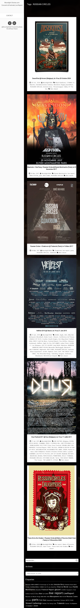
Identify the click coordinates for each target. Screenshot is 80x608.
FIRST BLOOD (52, 447)
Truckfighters (73, 603)
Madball (64, 454)
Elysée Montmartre (60, 173)
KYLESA (54, 452)
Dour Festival (56, 445)
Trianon (67, 603)
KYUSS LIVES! (62, 452)
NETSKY (70, 454)
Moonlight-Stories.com (11, 2)
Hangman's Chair (71, 590)
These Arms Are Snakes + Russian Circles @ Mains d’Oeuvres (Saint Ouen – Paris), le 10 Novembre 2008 (52, 539)
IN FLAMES (56, 343)
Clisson (55, 337)
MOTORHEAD (34, 350)
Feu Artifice (63, 341)
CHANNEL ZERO (44, 443)
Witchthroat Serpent (51, 356)
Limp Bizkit (56, 345)
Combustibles (34, 587)
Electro (70, 587)
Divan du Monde (62, 587)
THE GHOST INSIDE (66, 458)
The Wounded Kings (43, 354)
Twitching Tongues (57, 354)
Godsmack (32, 343)
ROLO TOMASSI (67, 456)
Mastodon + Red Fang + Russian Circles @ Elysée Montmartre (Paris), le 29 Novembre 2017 (51, 168)
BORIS (71, 441)
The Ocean (38, 460)
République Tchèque (59, 600)
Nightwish (43, 350)
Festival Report (53, 341)
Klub (40, 594)
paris (40, 176)
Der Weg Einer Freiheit (66, 339)
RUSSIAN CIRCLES (36, 87)
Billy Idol (71, 335)
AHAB (57, 335)
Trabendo (53, 253)
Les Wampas (36, 345)
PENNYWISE (57, 456)
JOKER (65, 450)
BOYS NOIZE (33, 443)
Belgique (66, 441)
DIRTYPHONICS (66, 443)
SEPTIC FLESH (69, 600)
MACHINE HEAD (45, 597)
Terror (57, 458)
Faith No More (42, 341)
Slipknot (50, 352)
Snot (55, 352)
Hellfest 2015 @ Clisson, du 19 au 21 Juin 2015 (51, 330)
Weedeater (39, 356)
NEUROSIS (33, 456)
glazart (58, 589)
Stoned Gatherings (34, 603)
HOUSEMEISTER (52, 450)
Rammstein (50, 600)
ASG (65, 335)
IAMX (60, 450)
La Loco (45, 594)
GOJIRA (63, 590)
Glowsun (71, 341)
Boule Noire (73, 585)
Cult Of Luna (47, 587)
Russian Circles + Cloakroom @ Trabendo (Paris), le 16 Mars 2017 (51, 246)
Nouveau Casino (72, 597)
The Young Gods (51, 603)
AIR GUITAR (58, 441)
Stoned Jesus (47, 87)
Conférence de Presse (66, 337)
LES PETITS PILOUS (43, 454)
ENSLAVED (38, 590)
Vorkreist (68, 354)
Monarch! (67, 347)
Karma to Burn (34, 594)
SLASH (45, 352)
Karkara (50, 85)
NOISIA (40, 456)
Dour (49, 445)
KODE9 (48, 452)
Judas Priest (65, 343)
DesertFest (53, 587)
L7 (30, 345)
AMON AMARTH (35, 585)
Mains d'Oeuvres (68, 544)
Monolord (57, 85)
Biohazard (32, 337)
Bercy (62, 585)
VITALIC (55, 460)
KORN (72, 343)
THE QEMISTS (47, 460)
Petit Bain (42, 600)
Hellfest (39, 343)
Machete (64, 345)
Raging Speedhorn (67, 85)
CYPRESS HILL (55, 443)
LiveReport (68, 593)
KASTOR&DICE (40, 452)
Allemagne (28, 585)
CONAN (69, 83)
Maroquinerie (54, 596)
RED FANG (46, 176)
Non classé (54, 89)
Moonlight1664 (47, 83)
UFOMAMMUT (29, 606)
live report (71, 173)
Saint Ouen (47, 546)
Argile (61, 335)
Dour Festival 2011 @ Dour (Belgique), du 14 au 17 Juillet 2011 (51, 437)
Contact (9, 15)
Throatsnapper (58, 87)
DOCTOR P (43, 445)
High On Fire (47, 343)
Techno (44, 603)
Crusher (44, 339)
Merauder (52, 347)
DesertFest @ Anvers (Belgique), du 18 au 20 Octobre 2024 (51, 78)
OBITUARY (28, 600)
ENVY (35, 341)
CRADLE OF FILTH (35, 339)
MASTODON (34, 176)
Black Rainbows (60, 83)
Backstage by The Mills (47, 585)
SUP (59, 352)
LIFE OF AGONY (47, 345)
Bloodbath (39, 337)
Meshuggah (59, 347)
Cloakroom (58, 251)
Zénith (36, 606)
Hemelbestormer (41, 85)
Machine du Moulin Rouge (33, 597)
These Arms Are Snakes (60, 546)
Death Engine (53, 339)
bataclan (57, 584)
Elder (30, 341)
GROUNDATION (41, 450)
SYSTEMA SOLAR (48, 458)
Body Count (48, 337)
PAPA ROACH (47, 456)
